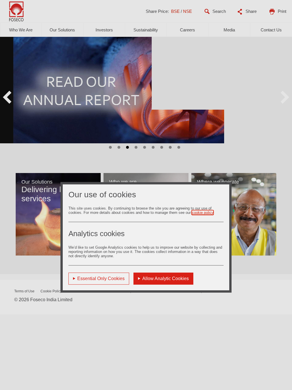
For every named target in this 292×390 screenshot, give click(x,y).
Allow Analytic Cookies (165, 278)
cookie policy (202, 212)
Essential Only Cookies (101, 278)
